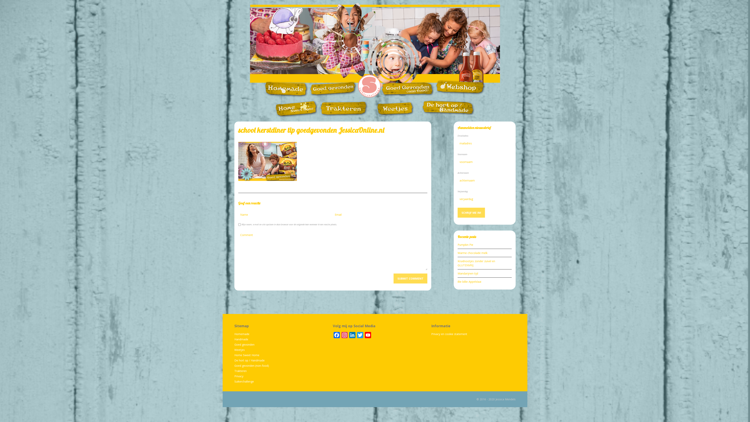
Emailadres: (463, 135)
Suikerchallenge (244, 381)
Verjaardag (463, 191)
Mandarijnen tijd (468, 273)
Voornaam (462, 154)
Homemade (241, 334)
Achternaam (463, 172)
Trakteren (240, 371)
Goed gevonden (244, 344)
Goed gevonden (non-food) (251, 365)
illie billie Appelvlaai (469, 281)
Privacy (238, 376)
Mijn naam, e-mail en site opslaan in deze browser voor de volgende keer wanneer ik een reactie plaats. (289, 224)
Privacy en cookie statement (449, 334)
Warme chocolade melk (473, 253)
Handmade (241, 339)
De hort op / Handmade (249, 360)
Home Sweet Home (246, 355)
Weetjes (239, 350)
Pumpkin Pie (465, 245)
